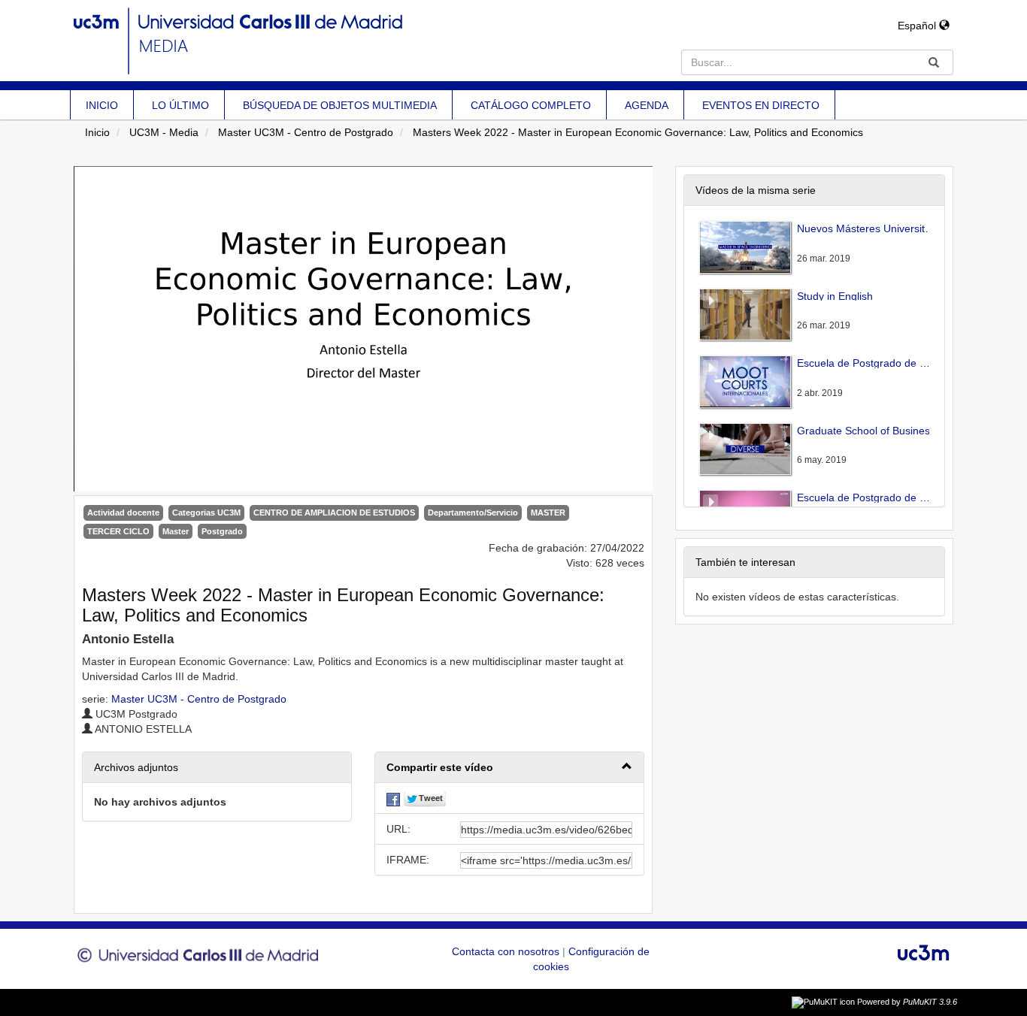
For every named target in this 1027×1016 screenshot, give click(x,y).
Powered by (907, 1001)
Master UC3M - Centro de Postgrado (305, 132)
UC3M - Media (163, 132)
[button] (509, 767)
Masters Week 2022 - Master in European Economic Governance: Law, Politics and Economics (638, 132)
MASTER (548, 512)
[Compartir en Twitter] (425, 798)
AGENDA (646, 105)
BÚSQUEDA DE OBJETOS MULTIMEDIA (340, 105)
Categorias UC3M (206, 512)
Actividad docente (123, 512)
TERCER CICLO (118, 531)
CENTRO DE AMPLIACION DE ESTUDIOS (334, 512)
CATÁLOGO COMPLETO (531, 105)
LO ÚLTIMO (180, 105)
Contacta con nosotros (507, 951)
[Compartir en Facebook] (393, 798)
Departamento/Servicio (473, 512)
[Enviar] (934, 62)
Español (918, 26)
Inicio (97, 132)
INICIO (102, 105)
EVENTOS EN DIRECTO (760, 105)
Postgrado (222, 531)
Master (175, 531)
